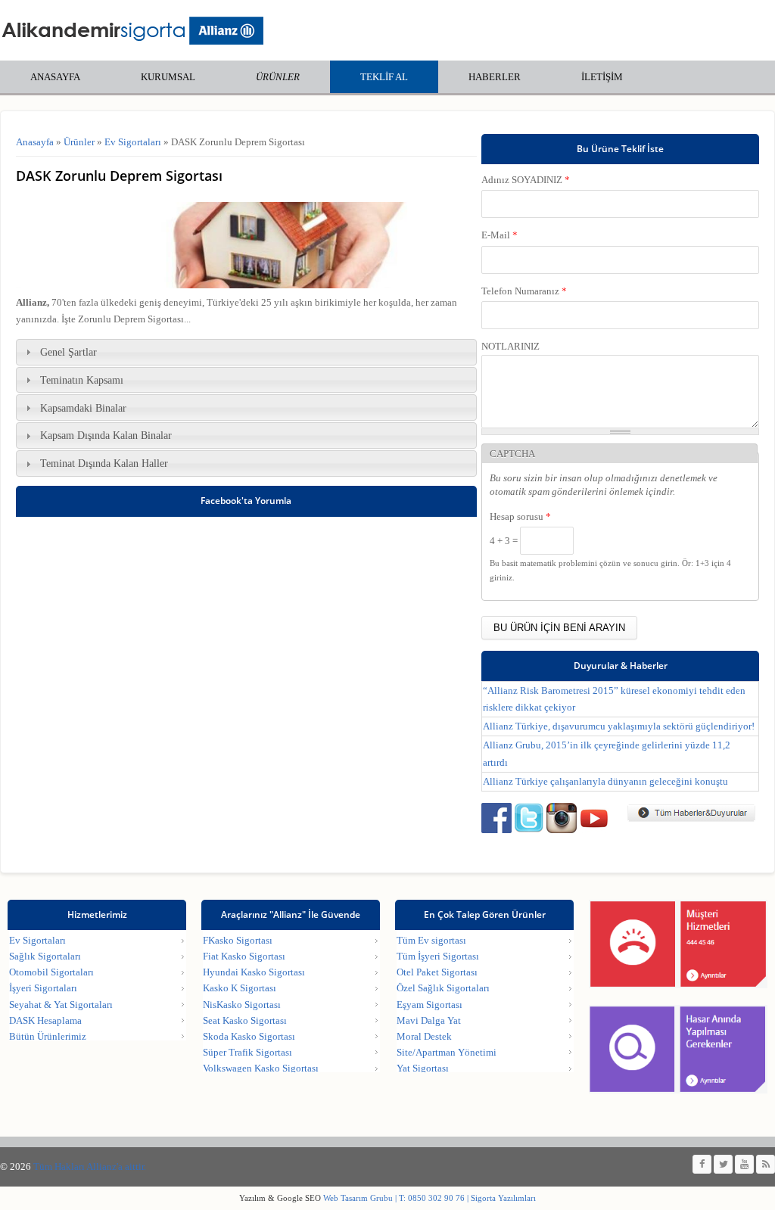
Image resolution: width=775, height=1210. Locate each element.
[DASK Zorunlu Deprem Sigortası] (246, 285)
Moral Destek (424, 1036)
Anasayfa (35, 142)
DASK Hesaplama (45, 1020)
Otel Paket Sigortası (437, 972)
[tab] (246, 352)
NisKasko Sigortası (242, 1004)
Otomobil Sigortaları (51, 972)
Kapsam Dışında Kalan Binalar (106, 435)
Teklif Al (384, 76)
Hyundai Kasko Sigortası (254, 972)
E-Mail (499, 235)
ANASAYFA (55, 76)
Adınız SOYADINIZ (525, 179)
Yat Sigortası (423, 1068)
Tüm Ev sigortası (431, 940)
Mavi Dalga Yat (429, 1020)
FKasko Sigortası (237, 940)
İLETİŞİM (602, 76)
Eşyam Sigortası (429, 1004)
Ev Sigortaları (132, 142)
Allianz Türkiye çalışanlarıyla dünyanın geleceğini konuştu (605, 781)
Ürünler (278, 76)
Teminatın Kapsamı (81, 380)
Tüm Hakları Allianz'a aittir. (89, 1166)
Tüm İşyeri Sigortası (438, 956)
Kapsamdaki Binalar (83, 408)
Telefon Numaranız (524, 291)
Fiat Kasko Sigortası (244, 956)
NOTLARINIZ (510, 346)
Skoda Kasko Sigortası (249, 1036)
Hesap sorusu (520, 516)
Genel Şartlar (68, 352)
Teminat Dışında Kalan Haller (104, 463)
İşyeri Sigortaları (43, 988)
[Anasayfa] (132, 30)
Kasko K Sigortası (239, 988)
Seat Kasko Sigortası (245, 1020)
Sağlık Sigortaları (45, 956)
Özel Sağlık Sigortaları (443, 988)
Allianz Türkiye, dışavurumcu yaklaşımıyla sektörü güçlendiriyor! (619, 726)
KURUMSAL (168, 76)
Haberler (494, 76)
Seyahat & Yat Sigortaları (61, 1004)
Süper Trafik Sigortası (247, 1052)
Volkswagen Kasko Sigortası (261, 1068)
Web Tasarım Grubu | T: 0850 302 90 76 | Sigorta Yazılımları (428, 1197)
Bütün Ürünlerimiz (47, 1036)
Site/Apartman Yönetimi (446, 1052)
